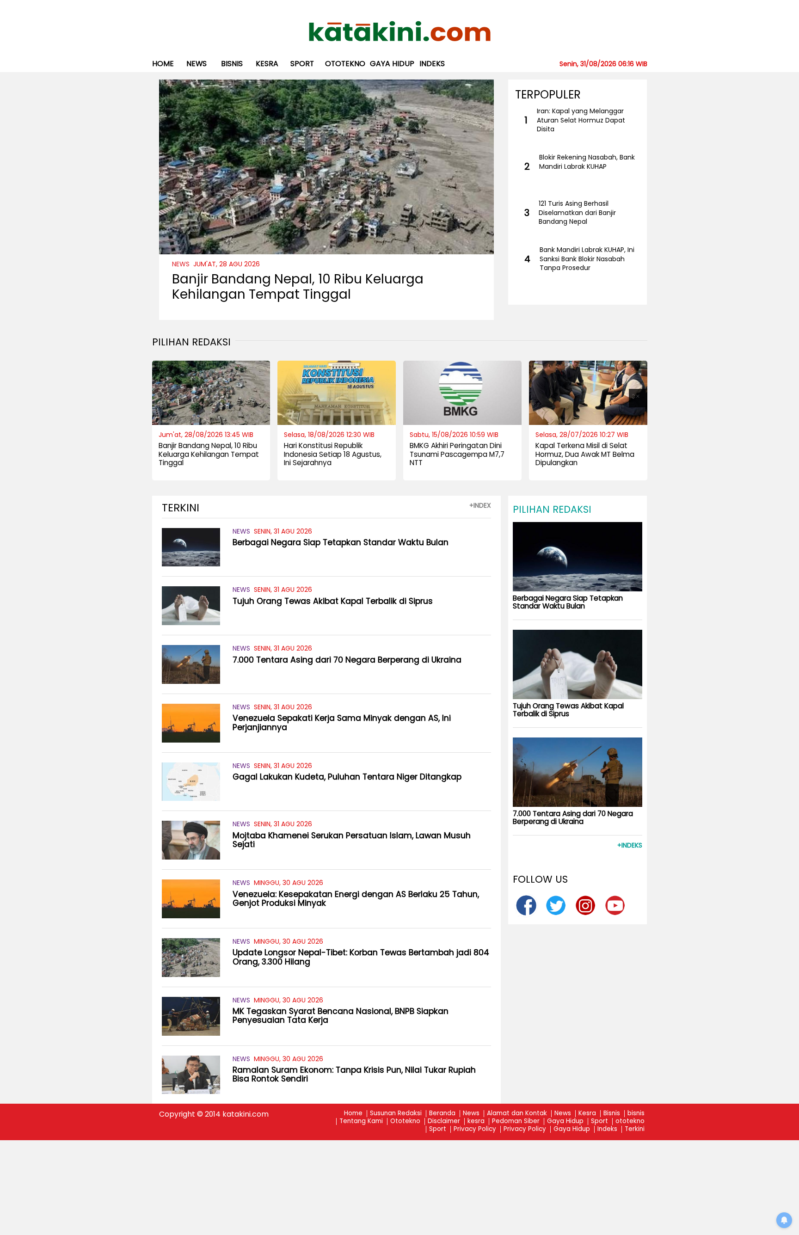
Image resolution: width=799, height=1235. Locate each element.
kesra (267, 63)
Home (163, 63)
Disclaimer (444, 1121)
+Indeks (629, 845)
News (196, 63)
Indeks (432, 63)
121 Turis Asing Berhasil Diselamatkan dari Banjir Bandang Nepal (577, 213)
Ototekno (405, 1121)
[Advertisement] (399, 1168)
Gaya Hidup (392, 63)
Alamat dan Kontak (517, 1113)
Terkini (635, 1129)
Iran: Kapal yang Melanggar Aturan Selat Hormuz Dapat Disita (581, 120)
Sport (302, 63)
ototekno (345, 63)
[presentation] (161, 398)
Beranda (442, 1113)
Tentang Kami (361, 1121)
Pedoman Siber (516, 1121)
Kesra (587, 1113)
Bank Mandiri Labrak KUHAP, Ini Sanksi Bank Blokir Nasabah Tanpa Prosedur (587, 259)
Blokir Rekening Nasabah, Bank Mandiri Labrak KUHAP (587, 162)
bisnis (232, 63)
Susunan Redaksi (396, 1113)
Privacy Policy (475, 1129)
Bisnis (611, 1113)
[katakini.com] (399, 31)
